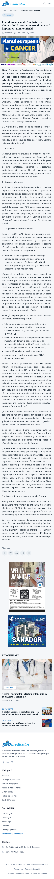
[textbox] (27, 305)
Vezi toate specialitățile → (13, 834)
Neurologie (6, 821)
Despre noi (18, 869)
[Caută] (44, 4)
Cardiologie (7, 813)
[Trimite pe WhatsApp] (22, 553)
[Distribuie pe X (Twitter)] (10, 553)
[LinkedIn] (8, 762)
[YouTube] (12, 762)
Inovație (5, 776)
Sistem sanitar (7, 792)
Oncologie (6, 817)
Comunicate (14, 10)
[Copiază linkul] (28, 553)
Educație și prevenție (11, 780)
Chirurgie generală (9, 830)
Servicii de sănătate (10, 784)
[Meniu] (49, 3)
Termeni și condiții (32, 869)
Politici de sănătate (10, 796)
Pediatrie (5, 826)
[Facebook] (3, 762)
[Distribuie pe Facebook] (4, 553)
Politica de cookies (39, 874)
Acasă (4, 10)
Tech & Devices (8, 800)
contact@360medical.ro (15, 852)
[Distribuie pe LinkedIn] (16, 553)
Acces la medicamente (11, 788)
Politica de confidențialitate (18, 874)
